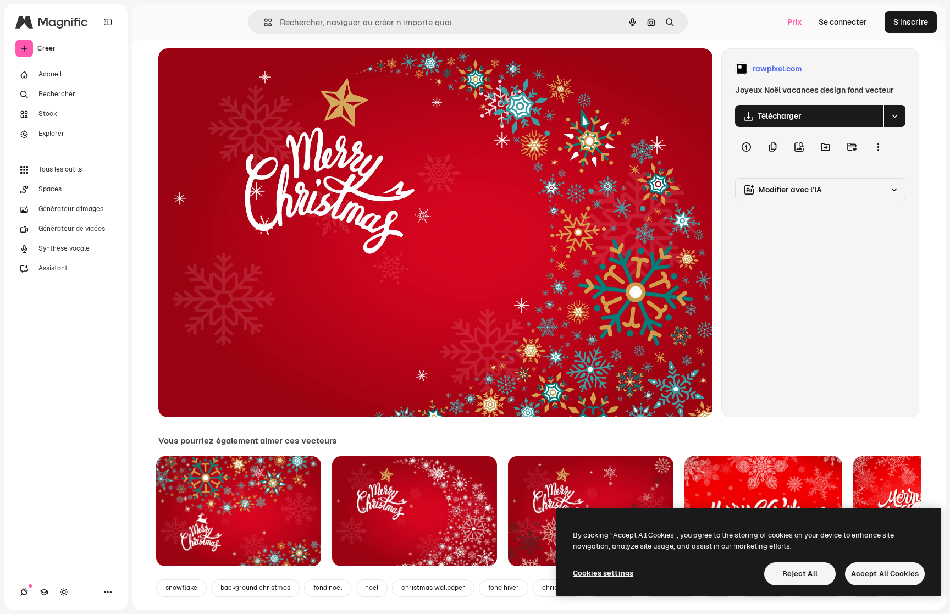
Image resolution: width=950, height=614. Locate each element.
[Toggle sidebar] (108, 22)
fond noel (327, 587)
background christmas (255, 587)
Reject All (800, 573)
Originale (230, 69)
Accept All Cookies (885, 573)
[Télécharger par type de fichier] (894, 116)
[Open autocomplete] (263, 22)
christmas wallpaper (433, 587)
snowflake (181, 587)
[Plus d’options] (878, 147)
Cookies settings (603, 573)
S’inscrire (910, 22)
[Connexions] (24, 592)
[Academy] (44, 592)
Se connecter (843, 22)
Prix (794, 22)
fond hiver (503, 587)
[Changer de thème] (64, 592)
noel (371, 587)
